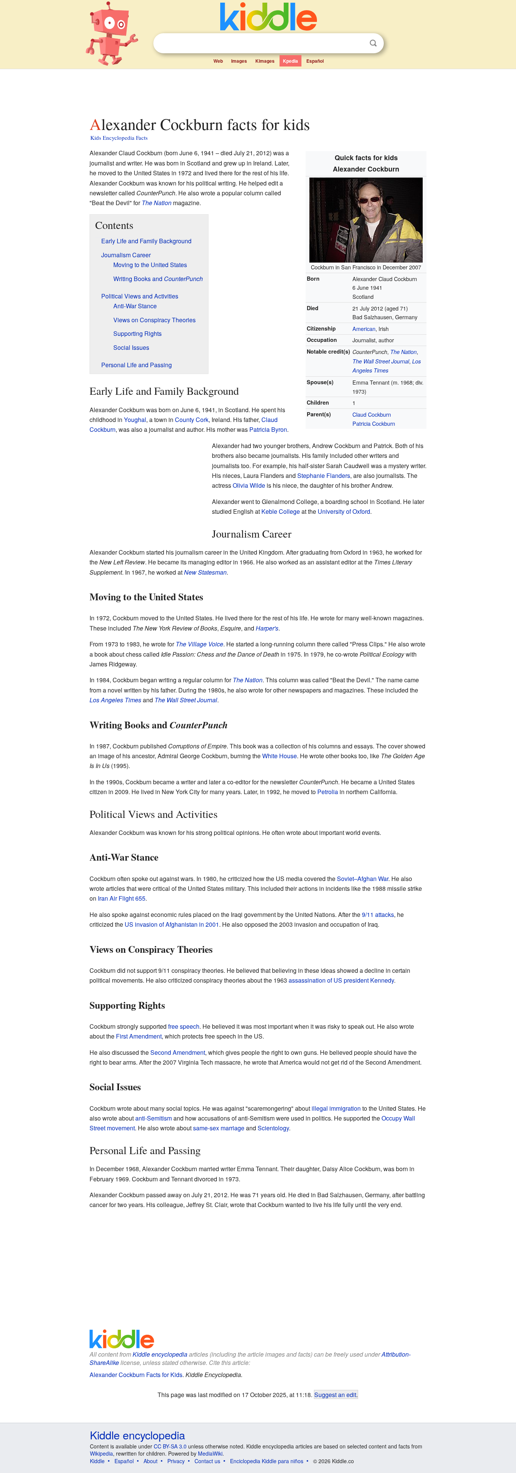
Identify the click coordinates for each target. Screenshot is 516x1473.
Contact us (207, 1461)
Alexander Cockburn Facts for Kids (136, 1374)
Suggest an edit (335, 1394)
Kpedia (290, 60)
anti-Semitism (153, 1118)
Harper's (267, 628)
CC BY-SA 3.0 (170, 1446)
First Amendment (139, 1036)
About (151, 1461)
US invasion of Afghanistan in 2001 (172, 924)
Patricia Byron (268, 429)
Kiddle (97, 1461)
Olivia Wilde (249, 485)
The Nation (403, 351)
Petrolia (327, 791)
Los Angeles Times (115, 700)
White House (279, 755)
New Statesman (205, 572)
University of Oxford (344, 511)
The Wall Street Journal (380, 361)
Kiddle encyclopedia (160, 1354)
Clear (357, 43)
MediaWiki (210, 1453)
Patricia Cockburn (373, 423)
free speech (183, 1026)
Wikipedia (101, 1453)
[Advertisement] (258, 90)
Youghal (135, 419)
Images (239, 60)
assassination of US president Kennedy (341, 980)
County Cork (192, 419)
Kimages (265, 60)
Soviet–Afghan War (362, 878)
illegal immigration (336, 1108)
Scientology (273, 1128)
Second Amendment (177, 1052)
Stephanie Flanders (323, 475)
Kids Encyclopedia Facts (119, 137)
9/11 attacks (378, 914)
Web (218, 60)
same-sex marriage (218, 1128)
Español (315, 60)
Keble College (280, 511)
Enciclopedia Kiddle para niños (266, 1461)
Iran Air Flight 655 (121, 898)
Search (373, 43)
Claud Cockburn (371, 414)
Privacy (176, 1461)
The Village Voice (199, 644)
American (363, 328)
